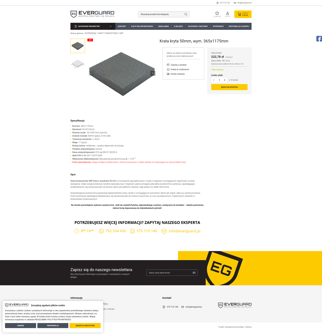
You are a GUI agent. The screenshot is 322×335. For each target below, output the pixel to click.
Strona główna (76, 33)
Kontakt (122, 26)
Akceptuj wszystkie (85, 326)
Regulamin (163, 26)
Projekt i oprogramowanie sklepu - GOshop (235, 327)
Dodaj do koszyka (229, 87)
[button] (214, 80)
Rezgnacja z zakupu (105, 309)
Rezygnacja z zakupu (239, 26)
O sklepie (178, 26)
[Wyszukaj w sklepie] (185, 14)
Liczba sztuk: (217, 75)
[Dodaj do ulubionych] (178, 69)
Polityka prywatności (142, 26)
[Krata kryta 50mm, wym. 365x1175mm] (122, 73)
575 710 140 (225, 3)
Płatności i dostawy (198, 26)
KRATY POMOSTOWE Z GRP (110, 33)
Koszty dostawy (178, 74)
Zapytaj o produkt (178, 65)
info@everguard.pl (244, 3)
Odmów (20, 326)
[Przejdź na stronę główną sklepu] (92, 14)
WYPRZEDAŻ (218, 26)
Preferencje (53, 326)
